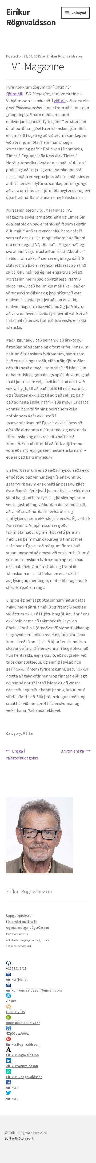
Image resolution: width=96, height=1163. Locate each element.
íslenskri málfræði (22, 921)
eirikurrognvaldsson (22, 1066)
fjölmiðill (14, 93)
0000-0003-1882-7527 (23, 1023)
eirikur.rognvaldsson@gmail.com (34, 990)
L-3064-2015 (15, 1012)
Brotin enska (72, 751)
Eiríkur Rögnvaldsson (31, 17)
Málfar (28, 733)
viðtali (60, 100)
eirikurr (12, 1087)
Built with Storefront (19, 1138)
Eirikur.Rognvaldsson (22, 1044)
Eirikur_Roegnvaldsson (24, 1077)
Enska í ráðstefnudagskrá (22, 754)
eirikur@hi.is (16, 979)
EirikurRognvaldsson (22, 1055)
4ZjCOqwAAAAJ (18, 1033)
